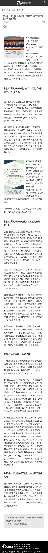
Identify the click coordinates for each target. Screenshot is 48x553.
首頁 (3, 10)
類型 (8, 10)
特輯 (13, 10)
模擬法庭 (20, 10)
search (44, 3)
